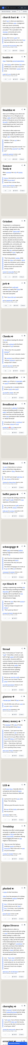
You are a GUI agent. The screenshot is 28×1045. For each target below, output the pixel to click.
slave (11, 706)
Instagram (7, 848)
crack (17, 424)
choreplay (5, 1029)
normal (15, 61)
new (19, 149)
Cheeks (4, 366)
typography (19, 381)
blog (19, 906)
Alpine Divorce (6, 972)
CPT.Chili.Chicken (14, 972)
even (7, 416)
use (8, 381)
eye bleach (5, 613)
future (18, 289)
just (16, 140)
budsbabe (12, 572)
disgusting (6, 592)
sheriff (16, 389)
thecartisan (10, 366)
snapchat (14, 149)
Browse (14, 11)
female (6, 700)
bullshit (21, 550)
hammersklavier (10, 685)
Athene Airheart (12, 482)
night (8, 1020)
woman (22, 602)
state (5, 892)
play (18, 799)
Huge (4, 61)
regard (6, 383)
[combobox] (13, 7)
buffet (17, 506)
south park (15, 287)
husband (8, 1012)
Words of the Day (6, 11)
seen (5, 467)
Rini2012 (11, 613)
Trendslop (5, 854)
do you (9, 180)
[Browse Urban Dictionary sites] (3, 7)
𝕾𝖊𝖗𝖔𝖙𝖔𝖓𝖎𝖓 (11, 854)
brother (18, 258)
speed (11, 657)
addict (4, 412)
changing (7, 725)
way (6, 933)
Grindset (5, 272)
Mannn (6, 178)
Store (11, 789)
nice (24, 587)
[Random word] (18, 8)
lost (13, 960)
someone (8, 172)
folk (12, 297)
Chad (12, 958)
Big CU (11, 750)
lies (11, 250)
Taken (4, 896)
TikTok (12, 834)
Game (7, 789)
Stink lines (5, 482)
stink (18, 477)
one (12, 346)
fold (16, 1022)
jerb (3, 300)
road (4, 655)
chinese (15, 508)
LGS (3, 815)
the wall (5, 122)
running (19, 69)
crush (21, 704)
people (12, 846)
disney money (6, 750)
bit (14, 569)
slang (8, 550)
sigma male (16, 231)
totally (10, 389)
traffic (17, 677)
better (15, 809)
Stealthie (5, 154)
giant (9, 700)
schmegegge (6, 572)
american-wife (12, 1029)
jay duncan (12, 511)
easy (22, 500)
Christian (5, 32)
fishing (9, 65)
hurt (8, 21)
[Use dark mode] (25, 7)
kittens (6, 608)
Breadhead (5, 427)
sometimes (19, 944)
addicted (14, 408)
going (5, 682)
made (12, 500)
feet (17, 700)
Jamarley (11, 392)
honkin (4, 74)
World (19, 727)
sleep (11, 260)
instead (12, 424)
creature (14, 898)
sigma (23, 260)
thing (13, 471)
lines (21, 477)
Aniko (9, 914)
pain (15, 23)
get (9, 137)
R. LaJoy (9, 74)
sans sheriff (5, 392)
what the (13, 677)
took (14, 297)
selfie (8, 118)
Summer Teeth (6, 185)
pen (6, 739)
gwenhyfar (10, 154)
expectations (20, 61)
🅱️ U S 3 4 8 (11, 427)
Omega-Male (11, 272)
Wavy (4, 469)
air (9, 555)
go (7, 508)
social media (9, 836)
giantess (4, 709)
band (7, 500)
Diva (5, 904)
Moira (16, 560)
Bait (20, 65)
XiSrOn (7, 815)
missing (20, 172)
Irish (5, 340)
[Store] (21, 7)
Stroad (4, 685)
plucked (4, 914)
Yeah (9, 958)
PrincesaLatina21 (13, 45)
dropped (6, 352)
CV (13, 387)
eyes (12, 602)
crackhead (19, 422)
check (11, 950)
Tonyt (9, 709)
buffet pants (5, 511)
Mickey (12, 739)
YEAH (12, 1022)
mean (12, 180)
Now (5, 38)
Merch (22, 50)
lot (15, 172)
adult (15, 38)
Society (25, 11)
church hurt (5, 45)
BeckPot (13, 185)
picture (9, 479)
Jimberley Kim (9, 300)
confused (11, 344)
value (15, 725)
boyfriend (9, 358)
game (20, 791)
